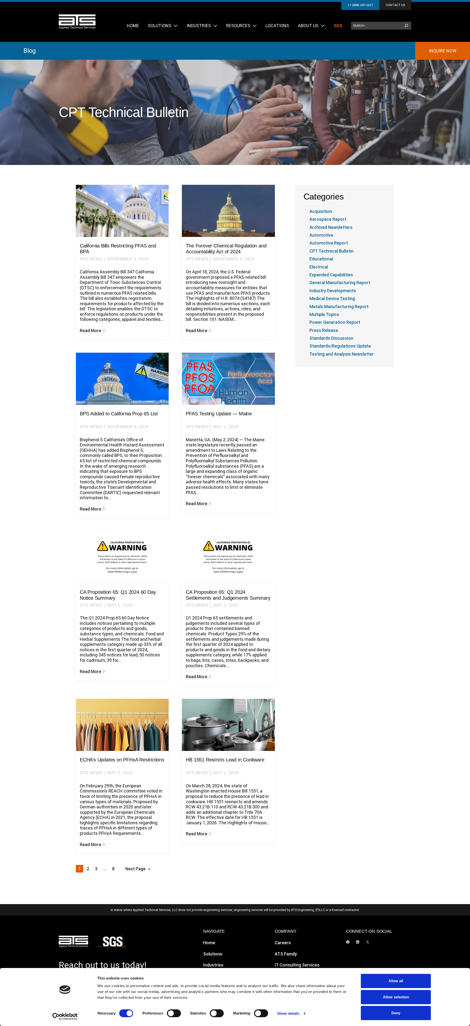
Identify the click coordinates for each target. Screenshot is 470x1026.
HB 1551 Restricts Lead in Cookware (225, 759)
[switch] (174, 1013)
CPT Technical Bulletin (331, 251)
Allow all (395, 981)
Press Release (323, 330)
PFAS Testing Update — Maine (219, 413)
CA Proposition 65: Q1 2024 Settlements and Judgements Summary (228, 595)
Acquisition (320, 211)
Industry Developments (332, 290)
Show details (288, 1013)
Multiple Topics (324, 314)
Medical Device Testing (332, 298)
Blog (30, 50)
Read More (92, 330)
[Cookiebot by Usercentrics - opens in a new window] (65, 1016)
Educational (321, 258)
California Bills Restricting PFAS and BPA (118, 248)
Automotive (321, 235)
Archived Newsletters (330, 227)
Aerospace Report (327, 219)
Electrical (318, 266)
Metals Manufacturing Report (338, 306)
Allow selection (396, 997)
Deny (395, 1013)
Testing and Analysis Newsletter (341, 354)
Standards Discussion (331, 338)
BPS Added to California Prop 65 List (119, 413)
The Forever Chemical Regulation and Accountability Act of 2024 (226, 248)
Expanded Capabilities (331, 274)
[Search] (406, 26)
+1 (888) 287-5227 (360, 5)
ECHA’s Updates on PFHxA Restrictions (122, 759)
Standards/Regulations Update (340, 346)
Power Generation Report (334, 322)
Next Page (137, 868)
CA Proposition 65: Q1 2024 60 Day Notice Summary (118, 595)
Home (209, 942)
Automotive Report (328, 242)
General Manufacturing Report (339, 282)
